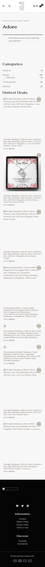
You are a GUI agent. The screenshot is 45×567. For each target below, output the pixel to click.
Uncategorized (9, 82)
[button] (9, 6)
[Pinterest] (28, 506)
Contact (22, 519)
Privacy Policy (22, 525)
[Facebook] (17, 506)
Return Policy (22, 522)
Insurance (6, 70)
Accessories (22, 544)
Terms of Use (22, 528)
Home (5, 21)
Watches (6, 86)
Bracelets (11, 77)
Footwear (22, 541)
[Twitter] (22, 506)
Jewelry (5, 75)
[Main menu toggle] (3, 6)
